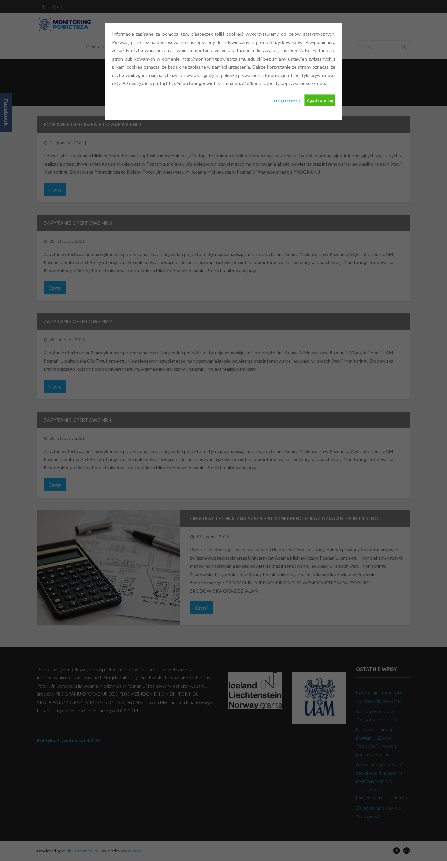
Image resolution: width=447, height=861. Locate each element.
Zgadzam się (319, 100)
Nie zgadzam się (287, 101)
